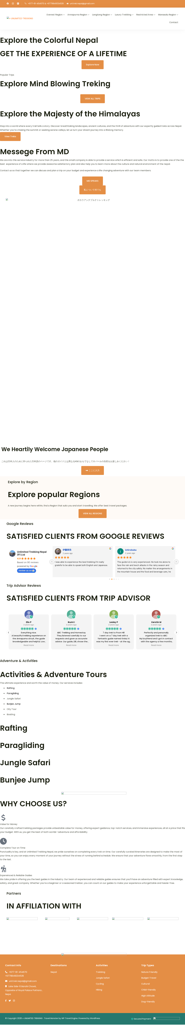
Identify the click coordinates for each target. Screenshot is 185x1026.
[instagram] (13, 3)
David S (129, 550)
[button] (176, 632)
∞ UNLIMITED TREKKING (32, 1018)
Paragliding (13, 693)
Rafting (10, 688)
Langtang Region (101, 14)
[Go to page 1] (111, 579)
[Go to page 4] (118, 579)
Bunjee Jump (14, 703)
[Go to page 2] (114, 579)
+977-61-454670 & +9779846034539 (46, 4)
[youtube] (18, 3)
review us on (25, 570)
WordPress (95, 1018)
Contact (173, 22)
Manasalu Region (167, 14)
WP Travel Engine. (69, 1018)
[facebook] (8, 3)
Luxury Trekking (123, 14)
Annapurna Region (77, 14)
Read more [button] (29, 645)
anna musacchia (71, 550)
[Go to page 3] (116, 579)
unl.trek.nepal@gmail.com (82, 4)
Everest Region (54, 14)
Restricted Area (144, 14)
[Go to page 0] (109, 579)
